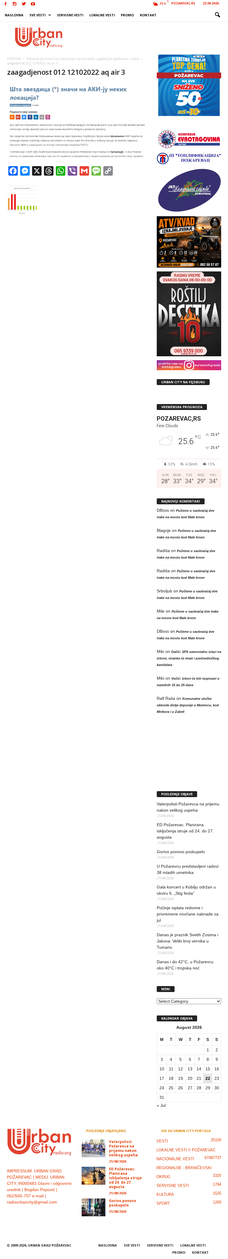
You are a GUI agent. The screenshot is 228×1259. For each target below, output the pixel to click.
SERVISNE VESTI (70, 15)
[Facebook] (5, 4)
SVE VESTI (37, 15)
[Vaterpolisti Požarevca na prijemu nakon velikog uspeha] (93, 1148)
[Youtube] (33, 4)
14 (199, 1068)
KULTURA (165, 1194)
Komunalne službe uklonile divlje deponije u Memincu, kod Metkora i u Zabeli (188, 705)
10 (161, 1068)
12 (180, 1068)
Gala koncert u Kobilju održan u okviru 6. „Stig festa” (186, 890)
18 (171, 1078)
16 (216, 1068)
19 (180, 1078)
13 (190, 1068)
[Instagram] (14, 4)
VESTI (162, 1141)
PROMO (127, 15)
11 (171, 1068)
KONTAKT (148, 15)
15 (207, 1068)
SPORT (163, 1203)
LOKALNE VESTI (102, 15)
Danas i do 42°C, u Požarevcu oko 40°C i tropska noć (185, 964)
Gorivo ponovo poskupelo (181, 851)
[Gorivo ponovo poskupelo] (93, 1207)
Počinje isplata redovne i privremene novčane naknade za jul (187, 914)
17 (161, 1078)
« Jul (161, 1105)
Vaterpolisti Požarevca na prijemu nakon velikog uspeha (188, 807)
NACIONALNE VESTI (175, 1159)
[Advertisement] (150, 37)
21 (199, 1078)
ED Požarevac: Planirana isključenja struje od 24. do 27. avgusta (185, 831)
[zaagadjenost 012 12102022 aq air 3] (76, 122)
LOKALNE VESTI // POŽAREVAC (186, 1150)
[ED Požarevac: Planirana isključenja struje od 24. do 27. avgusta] (93, 1176)
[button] (217, 15)
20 (190, 1078)
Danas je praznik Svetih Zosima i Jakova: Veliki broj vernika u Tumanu (187, 941)
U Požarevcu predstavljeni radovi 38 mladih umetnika (187, 869)
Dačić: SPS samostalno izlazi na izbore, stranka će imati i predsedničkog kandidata (189, 658)
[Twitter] (23, 4)
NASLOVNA (14, 15)
